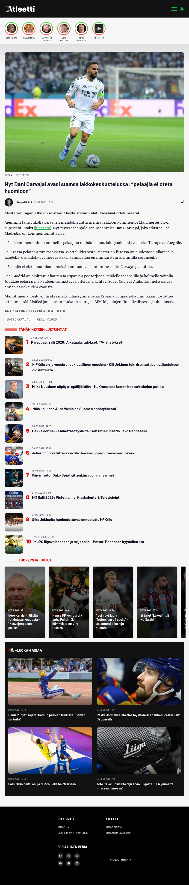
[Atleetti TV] (99, 28)
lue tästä (42, 227)
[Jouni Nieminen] (81, 28)
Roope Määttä (24, 202)
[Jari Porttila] (64, 28)
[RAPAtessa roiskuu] (46, 28)
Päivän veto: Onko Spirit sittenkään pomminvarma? (73, 475)
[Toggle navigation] (174, 9)
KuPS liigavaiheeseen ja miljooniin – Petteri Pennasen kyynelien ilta (89, 541)
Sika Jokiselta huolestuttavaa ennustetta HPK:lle (72, 519)
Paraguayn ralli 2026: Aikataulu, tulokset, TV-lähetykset (76, 342)
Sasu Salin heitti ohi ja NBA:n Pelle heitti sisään (42, 784)
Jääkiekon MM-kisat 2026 (73, 832)
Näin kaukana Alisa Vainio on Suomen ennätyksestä (74, 408)
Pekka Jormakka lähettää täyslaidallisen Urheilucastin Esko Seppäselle (89, 431)
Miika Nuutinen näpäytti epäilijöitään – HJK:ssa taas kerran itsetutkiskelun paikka (98, 386)
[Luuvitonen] (28, 28)
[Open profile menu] (182, 8)
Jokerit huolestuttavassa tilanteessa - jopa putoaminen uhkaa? (83, 453)
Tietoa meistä (114, 826)
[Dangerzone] (11, 28)
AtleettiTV (63, 826)
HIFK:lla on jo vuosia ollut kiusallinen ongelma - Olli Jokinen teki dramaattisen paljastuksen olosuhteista (105, 367)
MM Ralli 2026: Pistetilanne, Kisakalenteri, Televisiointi (76, 497)
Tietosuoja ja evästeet (118, 832)
